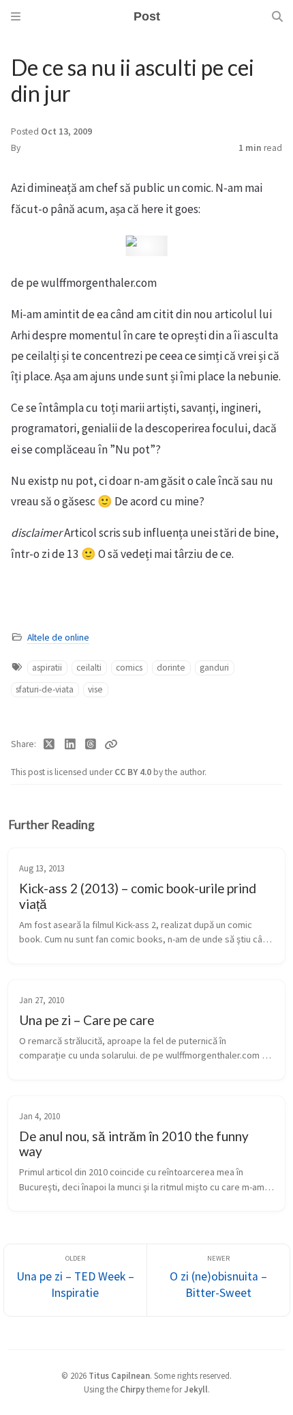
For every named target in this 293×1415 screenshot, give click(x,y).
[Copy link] (111, 744)
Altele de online (58, 637)
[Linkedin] (70, 744)
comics (129, 667)
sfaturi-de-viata (45, 689)
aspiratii (47, 667)
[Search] (277, 16)
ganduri (214, 667)
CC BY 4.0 (133, 772)
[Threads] (91, 744)
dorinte (171, 667)
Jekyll (196, 1389)
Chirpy (132, 1389)
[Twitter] (49, 744)
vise (95, 689)
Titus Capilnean (119, 1375)
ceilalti (89, 667)
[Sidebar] (15, 16)
